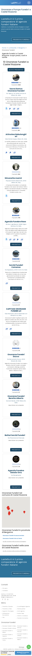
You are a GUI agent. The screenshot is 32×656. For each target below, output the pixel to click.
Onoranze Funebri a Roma (9, 628)
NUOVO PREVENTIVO (16, 69)
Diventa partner (21, 608)
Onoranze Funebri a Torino (7, 639)
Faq (3, 617)
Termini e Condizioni (22, 615)
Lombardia (12, 48)
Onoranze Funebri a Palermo (7, 635)
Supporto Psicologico (8, 611)
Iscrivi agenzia (20, 611)
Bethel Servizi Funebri (15, 435)
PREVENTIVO (16, 113)
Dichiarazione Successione (5, 614)
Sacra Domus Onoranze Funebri (16, 89)
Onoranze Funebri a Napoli (22, 638)
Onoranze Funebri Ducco (16, 355)
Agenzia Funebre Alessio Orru (16, 471)
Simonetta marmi (13, 178)
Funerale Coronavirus (22, 618)
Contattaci (5, 590)
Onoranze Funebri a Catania (22, 634)
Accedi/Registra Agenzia (23, 606)
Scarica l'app (20, 613)
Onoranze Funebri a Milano (7, 631)
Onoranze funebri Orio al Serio (12, 538)
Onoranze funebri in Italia (9, 626)
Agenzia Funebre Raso (15, 221)
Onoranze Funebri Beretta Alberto (16, 397)
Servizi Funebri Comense (16, 266)
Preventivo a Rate (7, 608)
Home (4, 48)
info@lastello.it (9, 597)
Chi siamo (4, 588)
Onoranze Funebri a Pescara (22, 630)
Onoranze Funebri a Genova (22, 626)
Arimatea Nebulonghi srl (16, 135)
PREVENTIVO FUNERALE (21, 39)
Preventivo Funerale (7, 606)
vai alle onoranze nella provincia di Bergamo (14, 541)
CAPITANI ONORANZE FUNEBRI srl (16, 310)
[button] (9, 514)
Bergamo (21, 48)
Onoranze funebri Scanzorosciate (13, 535)
